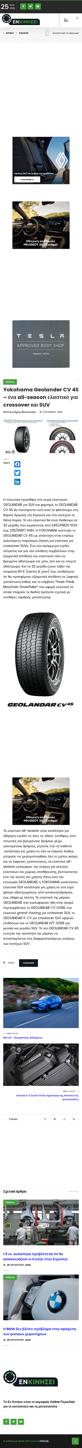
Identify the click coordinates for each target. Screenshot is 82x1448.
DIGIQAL (44, 1441)
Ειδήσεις (24, 33)
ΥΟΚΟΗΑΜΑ (28, 963)
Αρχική (10, 33)
